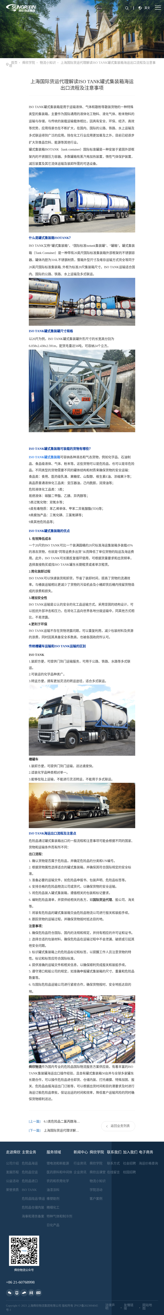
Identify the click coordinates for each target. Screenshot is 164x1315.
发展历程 (12, 1172)
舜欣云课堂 (98, 1172)
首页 (14, 62)
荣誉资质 (12, 1190)
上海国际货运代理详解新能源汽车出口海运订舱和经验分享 (63, 1130)
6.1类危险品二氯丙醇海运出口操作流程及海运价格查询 (63, 1121)
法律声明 (110, 1307)
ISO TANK (29, 1190)
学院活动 (96, 1190)
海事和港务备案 (33, 1216)
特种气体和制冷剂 (59, 1216)
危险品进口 (30, 1181)
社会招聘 (129, 1163)
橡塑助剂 (53, 1198)
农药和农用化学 (58, 1181)
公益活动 (12, 1181)
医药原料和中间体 (59, 1172)
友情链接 (128, 1307)
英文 (147, 7)
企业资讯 (80, 1172)
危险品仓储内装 (33, 1207)
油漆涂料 (53, 1190)
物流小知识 (48, 62)
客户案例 (96, 1198)
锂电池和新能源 (58, 1163)
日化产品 (53, 1225)
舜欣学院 (28, 62)
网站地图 (147, 1307)
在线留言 (113, 1172)
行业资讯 (80, 1163)
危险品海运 (30, 1163)
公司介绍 (12, 1163)
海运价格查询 (148, 1163)
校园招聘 (129, 1172)
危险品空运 (30, 1172)
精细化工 (53, 1207)
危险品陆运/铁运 (33, 1198)
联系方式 (113, 1163)
